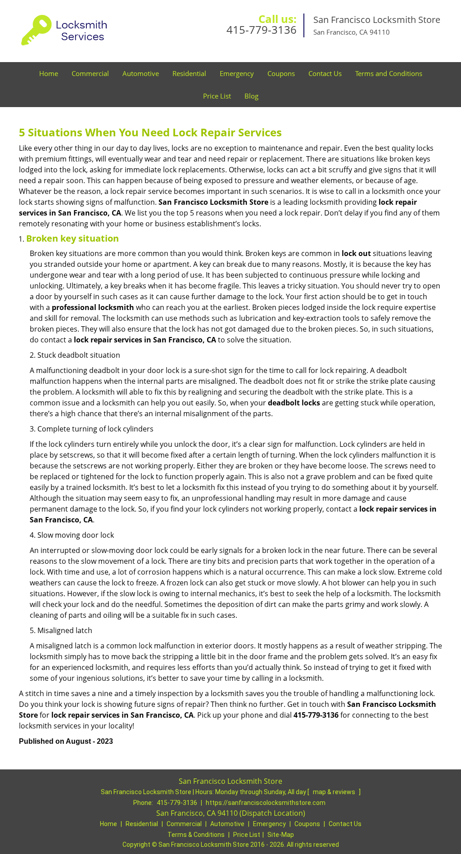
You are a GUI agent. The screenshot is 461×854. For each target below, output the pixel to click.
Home (48, 73)
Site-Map (280, 834)
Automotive (140, 73)
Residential (189, 73)
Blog (251, 95)
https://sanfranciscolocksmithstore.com (265, 802)
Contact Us (325, 73)
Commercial (90, 73)
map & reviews (335, 792)
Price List (217, 95)
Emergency (237, 73)
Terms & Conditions (196, 834)
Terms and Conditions (388, 73)
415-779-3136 (261, 29)
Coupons (281, 73)
